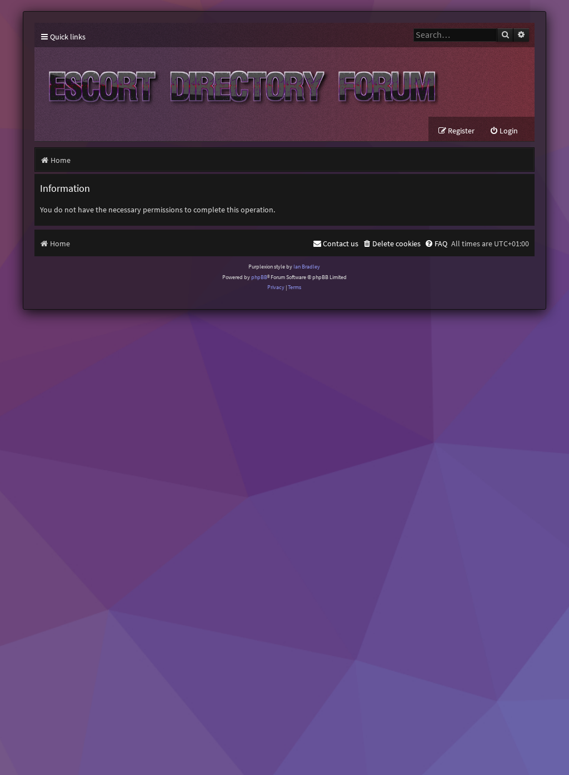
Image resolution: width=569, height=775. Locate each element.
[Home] (240, 82)
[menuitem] (504, 131)
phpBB (259, 277)
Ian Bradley (306, 266)
